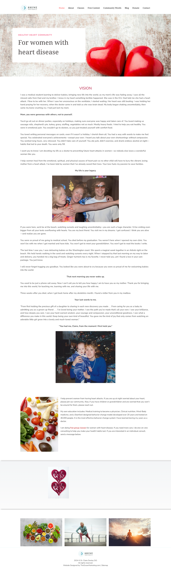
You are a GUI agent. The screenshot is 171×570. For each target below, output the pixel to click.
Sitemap (105, 565)
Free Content (94, 8)
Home (62, 8)
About (71, 8)
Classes (80, 8)
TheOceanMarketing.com (90, 565)
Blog (127, 8)
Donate (135, 8)
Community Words (112, 8)
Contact (146, 8)
